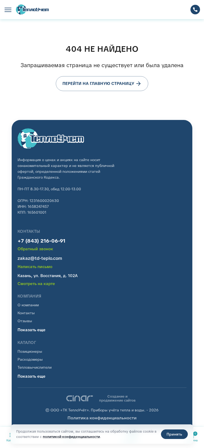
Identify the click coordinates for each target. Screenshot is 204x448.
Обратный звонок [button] (35, 249)
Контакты (26, 313)
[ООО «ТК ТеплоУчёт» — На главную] (32, 9)
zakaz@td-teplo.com (40, 258)
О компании (28, 305)
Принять (174, 434)
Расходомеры (30, 359)
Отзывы (25, 320)
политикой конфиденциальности (71, 436)
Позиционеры (30, 351)
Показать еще (31, 330)
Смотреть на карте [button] (36, 283)
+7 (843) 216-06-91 (41, 241)
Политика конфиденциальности (102, 418)
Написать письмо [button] (35, 266)
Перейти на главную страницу (98, 83)
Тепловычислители (35, 367)
